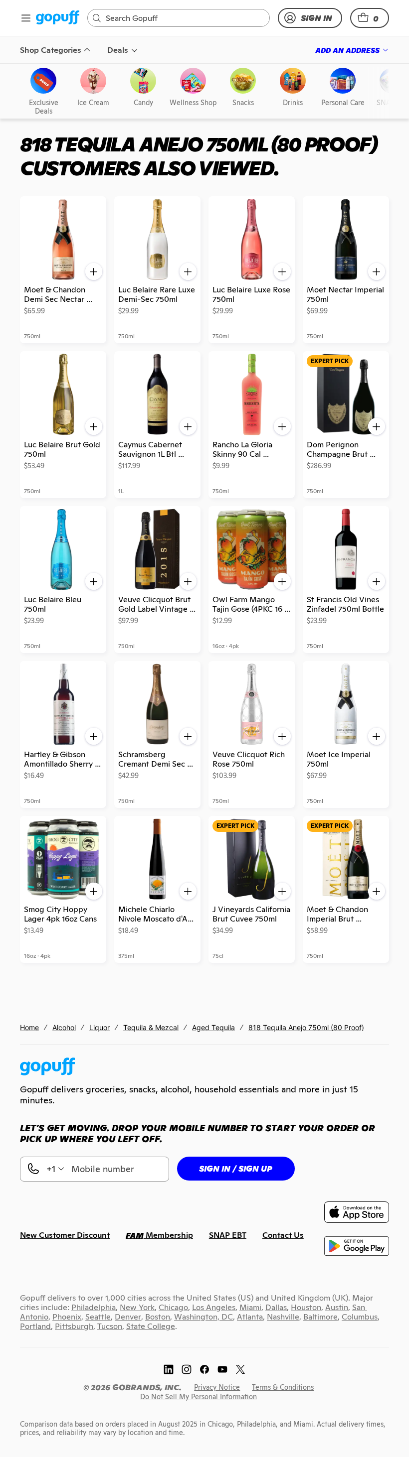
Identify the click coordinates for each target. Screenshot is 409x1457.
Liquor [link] (99, 1027)
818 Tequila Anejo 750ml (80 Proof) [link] (306, 1027)
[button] (369, 18)
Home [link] (29, 1027)
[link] (57, 18)
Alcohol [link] (64, 1027)
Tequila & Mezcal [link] (151, 1027)
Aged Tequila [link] (213, 1027)
